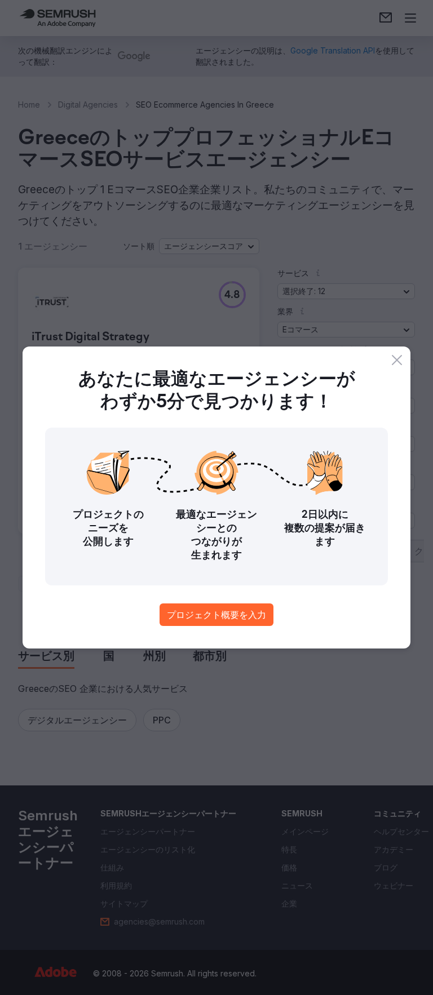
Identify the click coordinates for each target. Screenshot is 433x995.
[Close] (396, 360)
